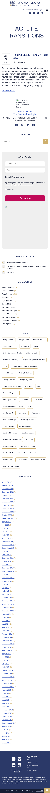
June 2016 (6, 574)
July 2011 (5, 730)
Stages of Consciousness (12, 439)
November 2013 (8, 644)
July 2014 (5, 617)
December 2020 (8, 508)
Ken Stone (24, 400)
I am (38, 386)
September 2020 (8, 518)
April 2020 (5, 535)
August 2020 (6, 522)
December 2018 (8, 558)
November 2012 (8, 680)
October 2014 (7, 607)
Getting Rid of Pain (25, 373)
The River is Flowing (27, 446)
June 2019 (6, 551)
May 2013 (5, 664)
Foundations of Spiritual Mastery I (24, 366)
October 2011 (7, 720)
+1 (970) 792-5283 (32, 770)
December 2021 (8, 499)
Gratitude (28, 386)
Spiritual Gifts (7, 304)
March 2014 (6, 631)
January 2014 (7, 637)
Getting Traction (9, 380)
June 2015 (6, 584)
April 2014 (5, 627)
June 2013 (6, 660)
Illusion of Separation (10, 393)
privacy (7, 185)
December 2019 (8, 545)
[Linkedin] (38, 13)
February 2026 (7, 485)
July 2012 (5, 693)
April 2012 (5, 703)
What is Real (7, 460)
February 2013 (7, 670)
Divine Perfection (32, 353)
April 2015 (5, 591)
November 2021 (8, 502)
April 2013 (5, 667)
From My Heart (7, 294)
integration (27, 393)
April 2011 (5, 740)
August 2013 (6, 654)
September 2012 (8, 687)
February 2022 (7, 495)
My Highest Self (8, 413)
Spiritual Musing (7, 314)
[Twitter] (22, 125)
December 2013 (8, 641)
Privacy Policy (40, 790)
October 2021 (7, 505)
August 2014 (6, 614)
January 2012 (7, 713)
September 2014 (8, 611)
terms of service (27, 185)
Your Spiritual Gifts (38, 460)
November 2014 (8, 604)
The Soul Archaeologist (11, 453)
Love (30, 406)
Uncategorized (7, 324)
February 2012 (7, 710)
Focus (5, 366)
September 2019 (8, 548)
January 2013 (7, 673)
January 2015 (7, 598)
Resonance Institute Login (33, 10)
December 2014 (8, 601)
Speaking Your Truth (28, 419)
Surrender (29, 439)
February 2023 (7, 489)
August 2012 (6, 690)
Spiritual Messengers (9, 310)
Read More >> (8, 90)
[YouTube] (42, 13)
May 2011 (5, 736)
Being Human (24, 339)
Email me (10, 189)
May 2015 (5, 588)
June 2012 (6, 697)
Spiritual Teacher (28, 433)
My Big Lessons (7, 300)
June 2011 (5, 733)
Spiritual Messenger (10, 433)
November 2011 (7, 716)
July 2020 (5, 525)
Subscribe (25, 198)
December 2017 (8, 568)
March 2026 (6, 482)
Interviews (5, 297)
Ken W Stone (37, 400)
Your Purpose (22, 460)
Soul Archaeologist (10, 419)
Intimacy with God (9, 400)
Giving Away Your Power (12, 386)
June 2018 (6, 565)
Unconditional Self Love (33, 453)
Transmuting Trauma (9, 320)
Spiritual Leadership (9, 307)
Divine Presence (8, 291)
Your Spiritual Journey (11, 466)
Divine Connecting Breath (12, 353)
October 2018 (7, 561)
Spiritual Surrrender (9, 317)
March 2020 (6, 538)
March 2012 (6, 706)
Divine (36, 346)
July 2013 (5, 657)
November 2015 (8, 578)
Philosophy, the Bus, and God (17, 263)
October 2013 (7, 647)
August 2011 (6, 726)
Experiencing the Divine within (34, 359)
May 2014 (5, 624)
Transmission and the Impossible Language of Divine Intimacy (26, 267)
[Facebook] (30, 13)
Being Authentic (8, 339)
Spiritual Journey (25, 426)
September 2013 (8, 650)
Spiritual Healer (8, 426)
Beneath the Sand (8, 287)
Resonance (36, 413)
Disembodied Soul (9, 346)
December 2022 (8, 492)
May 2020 (5, 531)
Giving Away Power (26, 380)
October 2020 (7, 515)
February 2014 (7, 634)
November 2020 (8, 512)
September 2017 (8, 571)
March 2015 (6, 594)
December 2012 (8, 677)
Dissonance (25, 346)
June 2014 (6, 621)
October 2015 (7, 581)
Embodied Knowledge (11, 359)
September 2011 (8, 723)
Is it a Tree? (11, 272)
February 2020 (7, 541)
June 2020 (6, 528)
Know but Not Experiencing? (13, 406)
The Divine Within (9, 446)
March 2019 (6, 555)
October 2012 (7, 683)
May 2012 (5, 700)
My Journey (23, 413)
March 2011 (6, 743)
